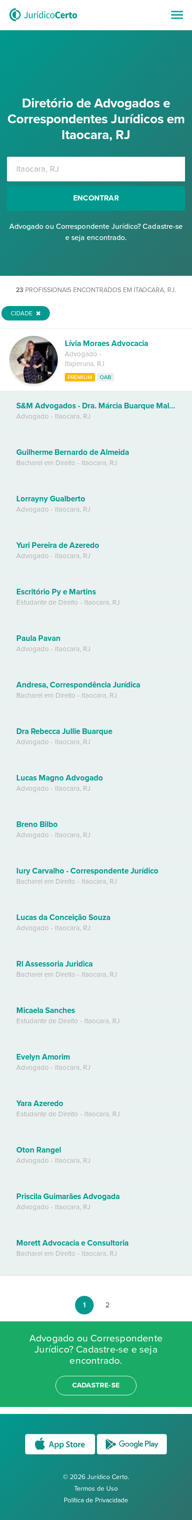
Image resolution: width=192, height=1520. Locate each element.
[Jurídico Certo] (43, 22)
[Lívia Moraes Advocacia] (33, 381)
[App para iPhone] (61, 1454)
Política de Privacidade (96, 1500)
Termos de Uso (96, 1489)
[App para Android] (132, 1454)
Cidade (22, 313)
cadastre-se (96, 1385)
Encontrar (96, 198)
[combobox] (96, 169)
